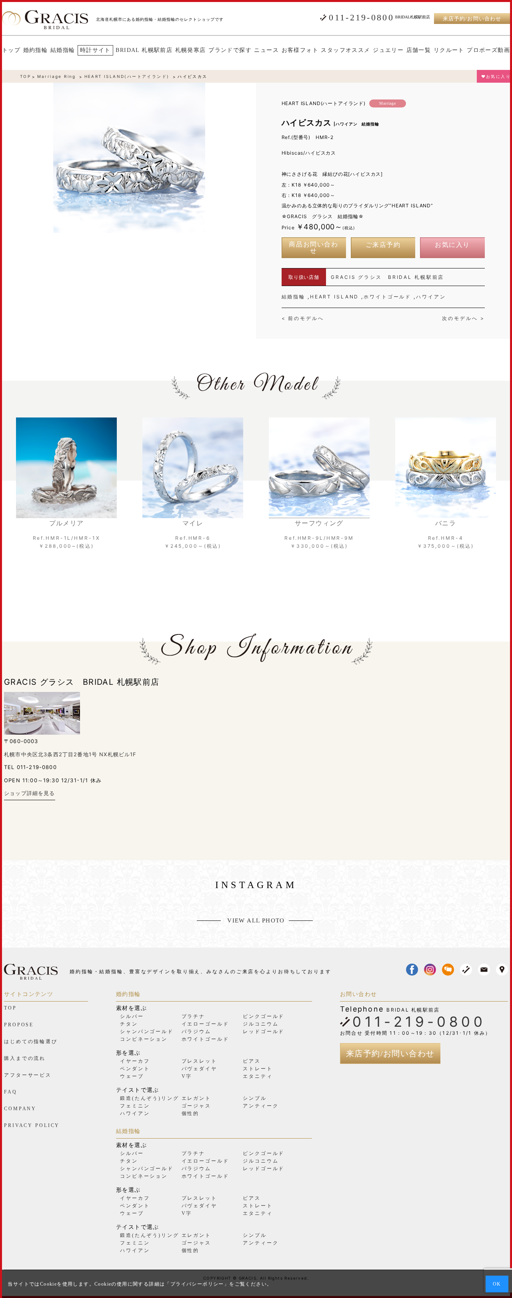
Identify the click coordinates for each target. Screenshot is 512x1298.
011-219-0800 (361, 18)
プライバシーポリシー (197, 1284)
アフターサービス (28, 1075)
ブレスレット (199, 1061)
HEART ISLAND (334, 297)
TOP (25, 76)
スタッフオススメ (345, 50)
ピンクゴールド (263, 1016)
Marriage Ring (56, 76)
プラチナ (194, 1016)
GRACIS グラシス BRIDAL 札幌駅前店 (387, 277)
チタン (129, 1024)
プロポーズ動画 (488, 50)
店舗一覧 (418, 50)
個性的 (191, 1113)
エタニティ (257, 1076)
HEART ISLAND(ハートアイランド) (127, 76)
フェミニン (135, 1105)
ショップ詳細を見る (29, 793)
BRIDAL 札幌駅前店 (144, 50)
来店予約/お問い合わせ (472, 19)
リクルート (449, 50)
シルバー (132, 1016)
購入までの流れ (25, 1058)
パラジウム (196, 1031)
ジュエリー (388, 50)
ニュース (266, 50)
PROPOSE (19, 1024)
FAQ (10, 1091)
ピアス (252, 1061)
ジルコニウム (260, 1024)
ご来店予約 (383, 245)
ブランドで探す (230, 50)
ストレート (257, 1068)
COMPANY (20, 1108)
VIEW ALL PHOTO (256, 921)
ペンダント (135, 1068)
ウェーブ (132, 1076)
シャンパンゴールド (147, 1031)
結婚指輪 (62, 50)
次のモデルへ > (463, 318)
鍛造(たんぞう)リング (149, 1098)
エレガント (196, 1098)
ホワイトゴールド (387, 297)
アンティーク (260, 1105)
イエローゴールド (205, 1024)
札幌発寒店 (190, 50)
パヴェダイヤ (199, 1068)
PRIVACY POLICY (32, 1125)
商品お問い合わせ (313, 247)
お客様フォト (300, 50)
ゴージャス (196, 1105)
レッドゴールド (263, 1031)
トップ (11, 50)
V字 (187, 1076)
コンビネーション (144, 1039)
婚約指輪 (35, 50)
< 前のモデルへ (303, 318)
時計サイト (95, 50)
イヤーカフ (135, 1061)
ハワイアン (431, 297)
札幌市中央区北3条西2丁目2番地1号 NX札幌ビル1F (70, 754)
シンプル (255, 1098)
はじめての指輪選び (31, 1041)
